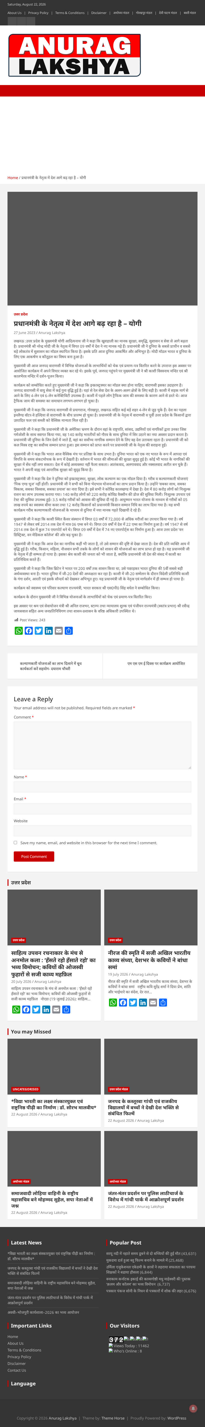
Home (13, 1336)
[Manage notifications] (193, 1409)
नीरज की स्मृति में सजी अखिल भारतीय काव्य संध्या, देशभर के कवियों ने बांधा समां (149, 960)
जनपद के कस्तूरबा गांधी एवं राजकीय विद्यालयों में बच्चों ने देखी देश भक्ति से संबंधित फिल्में (143, 1107)
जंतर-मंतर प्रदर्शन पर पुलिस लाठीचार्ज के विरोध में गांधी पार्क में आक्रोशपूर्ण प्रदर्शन (146, 1196)
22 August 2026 (24, 1114)
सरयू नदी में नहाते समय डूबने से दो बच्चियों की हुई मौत (143, 1253)
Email (20, 798)
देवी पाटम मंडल (168, 12)
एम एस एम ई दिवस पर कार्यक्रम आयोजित (156, 663)
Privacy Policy (38, 12)
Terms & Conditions (69, 12)
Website (21, 820)
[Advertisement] (103, 134)
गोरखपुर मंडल (144, 12)
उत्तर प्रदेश (21, 314)
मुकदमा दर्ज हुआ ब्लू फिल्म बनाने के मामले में (137, 1260)
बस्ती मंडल (190, 12)
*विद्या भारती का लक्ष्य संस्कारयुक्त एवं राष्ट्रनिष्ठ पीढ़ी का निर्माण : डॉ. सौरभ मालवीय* (53, 1104)
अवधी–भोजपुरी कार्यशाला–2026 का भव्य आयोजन (43, 1312)
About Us (15, 12)
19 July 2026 (118, 974)
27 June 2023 (24, 332)
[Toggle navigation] (14, 91)
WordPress (177, 1418)
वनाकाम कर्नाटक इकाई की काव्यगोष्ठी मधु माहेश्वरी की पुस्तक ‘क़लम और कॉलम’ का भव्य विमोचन (148, 1281)
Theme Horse (113, 1418)
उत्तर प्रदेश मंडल (119, 1089)
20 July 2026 (21, 981)
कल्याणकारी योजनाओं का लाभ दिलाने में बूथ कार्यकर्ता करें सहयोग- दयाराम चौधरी (51, 666)
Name (20, 776)
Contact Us (17, 1370)
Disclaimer (98, 12)
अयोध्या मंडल (121, 12)
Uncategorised (25, 1089)
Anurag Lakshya (51, 332)
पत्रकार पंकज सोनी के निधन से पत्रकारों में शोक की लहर (144, 1290)
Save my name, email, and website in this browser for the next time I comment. (88, 842)
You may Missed (31, 1031)
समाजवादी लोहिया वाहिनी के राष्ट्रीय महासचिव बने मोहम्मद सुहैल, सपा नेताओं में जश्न (52, 1199)
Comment (24, 716)
